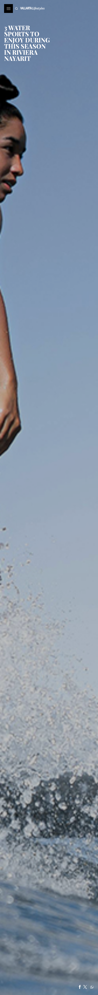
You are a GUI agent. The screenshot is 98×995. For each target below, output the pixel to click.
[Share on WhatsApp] (92, 987)
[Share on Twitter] (85, 987)
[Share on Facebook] (80, 987)
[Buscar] (16, 8)
